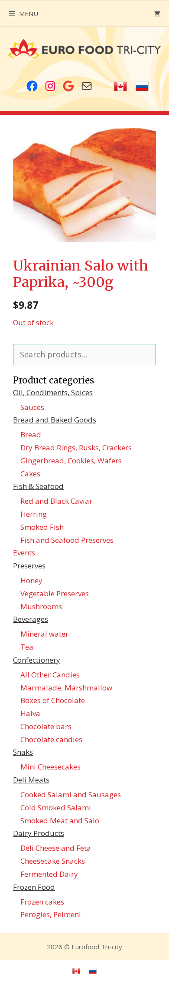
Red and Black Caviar (56, 501)
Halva (30, 713)
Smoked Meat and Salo (59, 821)
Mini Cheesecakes (50, 767)
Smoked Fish (42, 527)
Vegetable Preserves (54, 593)
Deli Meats (31, 780)
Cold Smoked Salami (55, 807)
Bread (30, 434)
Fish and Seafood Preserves (67, 540)
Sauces (32, 407)
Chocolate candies (51, 739)
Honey (31, 580)
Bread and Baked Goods (54, 420)
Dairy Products (38, 833)
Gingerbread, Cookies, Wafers (71, 461)
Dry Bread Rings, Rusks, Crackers (76, 447)
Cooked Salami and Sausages (70, 794)
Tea (26, 647)
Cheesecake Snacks (52, 861)
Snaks (23, 752)
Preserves (29, 566)
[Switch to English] (120, 87)
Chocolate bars (46, 726)
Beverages (30, 619)
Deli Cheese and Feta (55, 848)
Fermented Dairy (49, 874)
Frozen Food (34, 887)
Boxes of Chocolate (52, 700)
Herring (33, 514)
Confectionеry (36, 660)
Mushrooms (41, 606)
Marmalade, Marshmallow (66, 688)
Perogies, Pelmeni (50, 914)
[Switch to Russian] (142, 87)
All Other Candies (50, 675)
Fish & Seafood (38, 486)
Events (24, 553)
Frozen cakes (42, 902)
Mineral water (44, 634)
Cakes (30, 474)
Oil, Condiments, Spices (53, 392)
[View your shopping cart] (157, 13)
